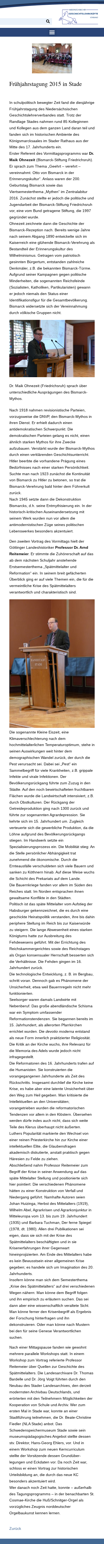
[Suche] (48, 21)
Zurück (15, 1528)
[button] (52, 32)
